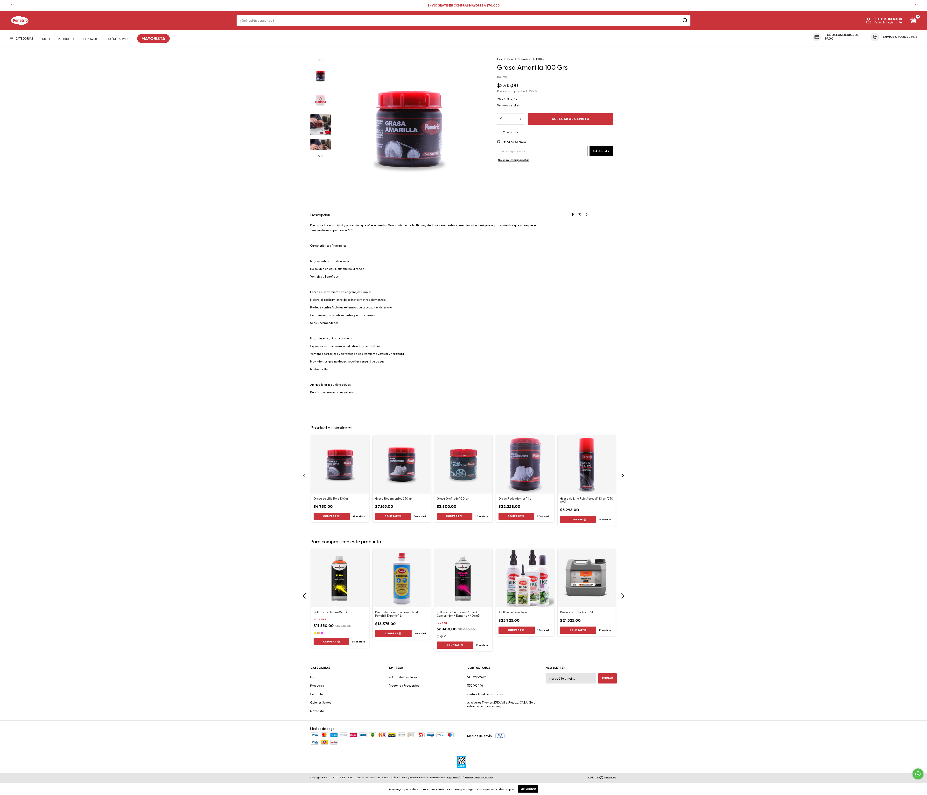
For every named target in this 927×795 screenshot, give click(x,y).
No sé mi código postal (513, 160)
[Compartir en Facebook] (573, 214)
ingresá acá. (454, 777)
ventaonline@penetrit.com (485, 694)
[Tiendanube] (602, 778)
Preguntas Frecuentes (404, 685)
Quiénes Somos (117, 39)
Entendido (528, 788)
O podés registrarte (888, 22)
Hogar (510, 59)
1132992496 (475, 685)
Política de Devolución (403, 677)
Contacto (90, 39)
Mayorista (153, 38)
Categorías (24, 38)
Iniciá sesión (893, 19)
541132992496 (476, 677)
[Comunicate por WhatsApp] (918, 773)
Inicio (46, 39)
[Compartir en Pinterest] (587, 214)
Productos (66, 39)
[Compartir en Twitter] (580, 214)
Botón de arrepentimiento (479, 777)
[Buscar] (685, 20)
